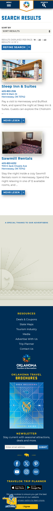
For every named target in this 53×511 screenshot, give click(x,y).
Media (26, 334)
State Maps (26, 324)
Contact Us (26, 348)
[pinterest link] (36, 463)
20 (39, 40)
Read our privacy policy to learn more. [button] (26, 500)
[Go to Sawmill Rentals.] (22, 142)
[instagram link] (26, 471)
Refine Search (14, 47)
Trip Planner (26, 343)
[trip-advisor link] (36, 471)
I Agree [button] (26, 506)
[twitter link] (26, 463)
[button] (9, 4)
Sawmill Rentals (17, 158)
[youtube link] (17, 471)
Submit (43, 447)
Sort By (6, 27)
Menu (8, 2)
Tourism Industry (26, 329)
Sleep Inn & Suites (19, 86)
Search (44, 2)
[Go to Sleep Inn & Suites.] (22, 70)
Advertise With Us (26, 339)
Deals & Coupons (26, 319)
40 (45, 40)
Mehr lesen (11, 120)
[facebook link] (17, 463)
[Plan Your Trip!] (10, 501)
